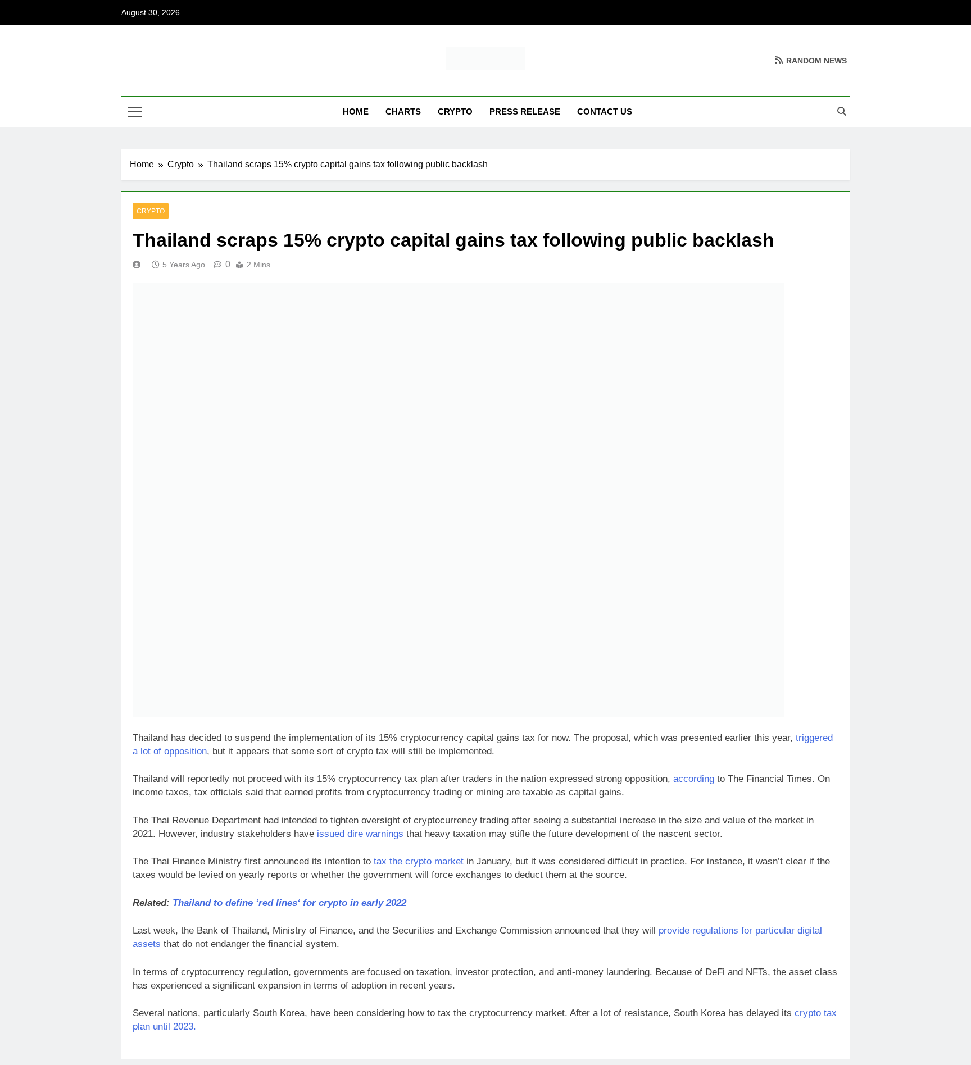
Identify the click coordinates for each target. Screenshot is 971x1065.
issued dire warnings (358, 834)
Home (356, 111)
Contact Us (604, 111)
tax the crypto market (419, 861)
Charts (403, 111)
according (693, 778)
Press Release (524, 111)
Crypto (455, 111)
